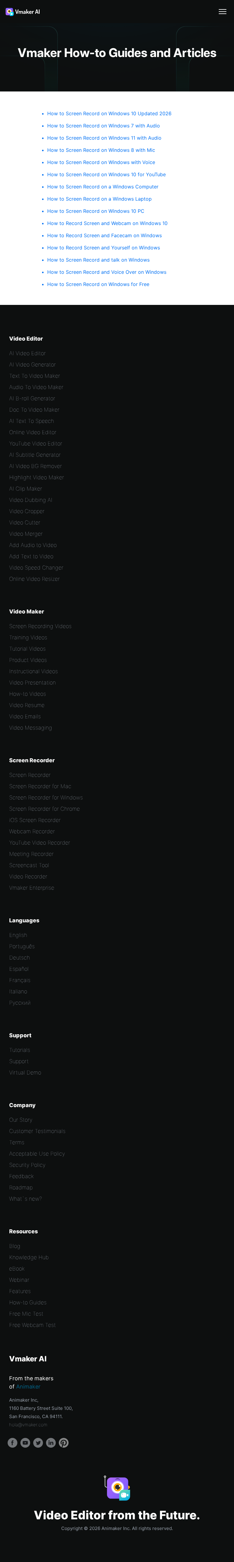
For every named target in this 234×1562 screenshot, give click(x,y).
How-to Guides (28, 1302)
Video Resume (26, 705)
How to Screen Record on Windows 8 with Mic (101, 150)
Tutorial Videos (27, 648)
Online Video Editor (32, 432)
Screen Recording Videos (40, 626)
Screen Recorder (30, 775)
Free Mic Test (26, 1313)
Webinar (19, 1280)
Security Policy (27, 1165)
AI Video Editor (27, 353)
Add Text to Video (31, 556)
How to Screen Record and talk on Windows (98, 260)
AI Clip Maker (25, 488)
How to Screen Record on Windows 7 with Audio (103, 126)
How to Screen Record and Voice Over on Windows (106, 272)
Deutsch (19, 957)
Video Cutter (24, 522)
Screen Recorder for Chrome (44, 809)
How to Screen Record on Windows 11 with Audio (104, 138)
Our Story (20, 1120)
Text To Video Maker (34, 376)
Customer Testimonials (37, 1131)
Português (22, 946)
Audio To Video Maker (36, 387)
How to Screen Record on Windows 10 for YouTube (106, 174)
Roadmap (21, 1187)
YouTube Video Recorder (39, 842)
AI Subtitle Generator (35, 455)
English (18, 935)
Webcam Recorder (32, 831)
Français (19, 980)
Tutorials (19, 1050)
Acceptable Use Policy (37, 1153)
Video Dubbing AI (30, 500)
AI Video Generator (32, 364)
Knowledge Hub (29, 1257)
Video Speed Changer (36, 567)
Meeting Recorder (31, 854)
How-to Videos (27, 694)
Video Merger (26, 534)
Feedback (21, 1176)
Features (20, 1291)
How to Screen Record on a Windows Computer (102, 187)
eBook (17, 1268)
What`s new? (25, 1199)
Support (19, 1061)
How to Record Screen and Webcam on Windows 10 (107, 223)
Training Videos (28, 637)
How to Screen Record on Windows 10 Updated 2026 (109, 113)
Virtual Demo (25, 1072)
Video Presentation (32, 682)
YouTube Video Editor (35, 443)
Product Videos (28, 660)
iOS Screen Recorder (35, 820)
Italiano (18, 991)
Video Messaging (30, 727)
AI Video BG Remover (35, 466)
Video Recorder (28, 876)
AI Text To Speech (31, 421)
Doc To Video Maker (34, 409)
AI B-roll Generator (32, 398)
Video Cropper (26, 511)
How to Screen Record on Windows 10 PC (95, 211)
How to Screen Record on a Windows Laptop (99, 199)
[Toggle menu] (222, 12)
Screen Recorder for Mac (40, 786)
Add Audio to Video (33, 545)
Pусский (20, 1002)
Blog (14, 1246)
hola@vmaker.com (28, 1425)
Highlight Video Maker (36, 477)
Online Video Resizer (34, 579)
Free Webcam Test (32, 1325)
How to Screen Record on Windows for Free (98, 284)
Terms (16, 1142)
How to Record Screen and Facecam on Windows (104, 235)
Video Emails (25, 716)
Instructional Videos (33, 671)
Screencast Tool (29, 865)
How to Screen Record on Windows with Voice (101, 162)
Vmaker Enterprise (31, 888)
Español (19, 969)
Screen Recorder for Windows (46, 797)
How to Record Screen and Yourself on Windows (103, 248)
